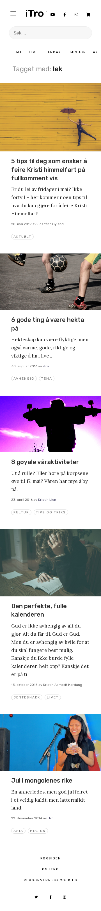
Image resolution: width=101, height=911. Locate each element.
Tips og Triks (51, 512)
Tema (16, 52)
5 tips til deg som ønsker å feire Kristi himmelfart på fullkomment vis (49, 169)
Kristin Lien (47, 500)
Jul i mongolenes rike (41, 780)
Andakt (55, 52)
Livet (35, 52)
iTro (36, 13)
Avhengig (24, 378)
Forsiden (50, 858)
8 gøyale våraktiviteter (45, 462)
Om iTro (50, 869)
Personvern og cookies (50, 880)
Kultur (21, 512)
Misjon (78, 52)
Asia (18, 831)
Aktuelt (22, 237)
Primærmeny (13, 13)
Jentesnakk (26, 697)
